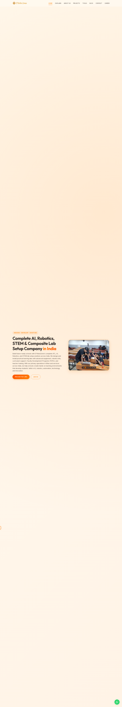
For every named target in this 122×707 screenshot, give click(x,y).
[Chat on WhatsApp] (117, 702)
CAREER (107, 3)
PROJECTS (76, 3)
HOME (50, 3)
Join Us (35, 377)
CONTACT (99, 3)
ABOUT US (67, 3)
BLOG (91, 3)
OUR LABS (58, 3)
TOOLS (84, 3)
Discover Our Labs (21, 377)
